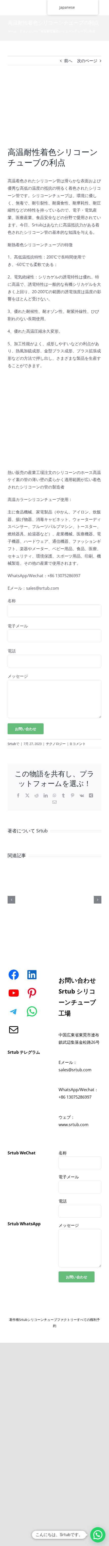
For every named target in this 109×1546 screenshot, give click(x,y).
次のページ (87, 60)
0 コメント (78, 743)
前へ (68, 60)
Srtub (12, 743)
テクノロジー (29, 31)
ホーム (12, 31)
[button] (97, 1534)
